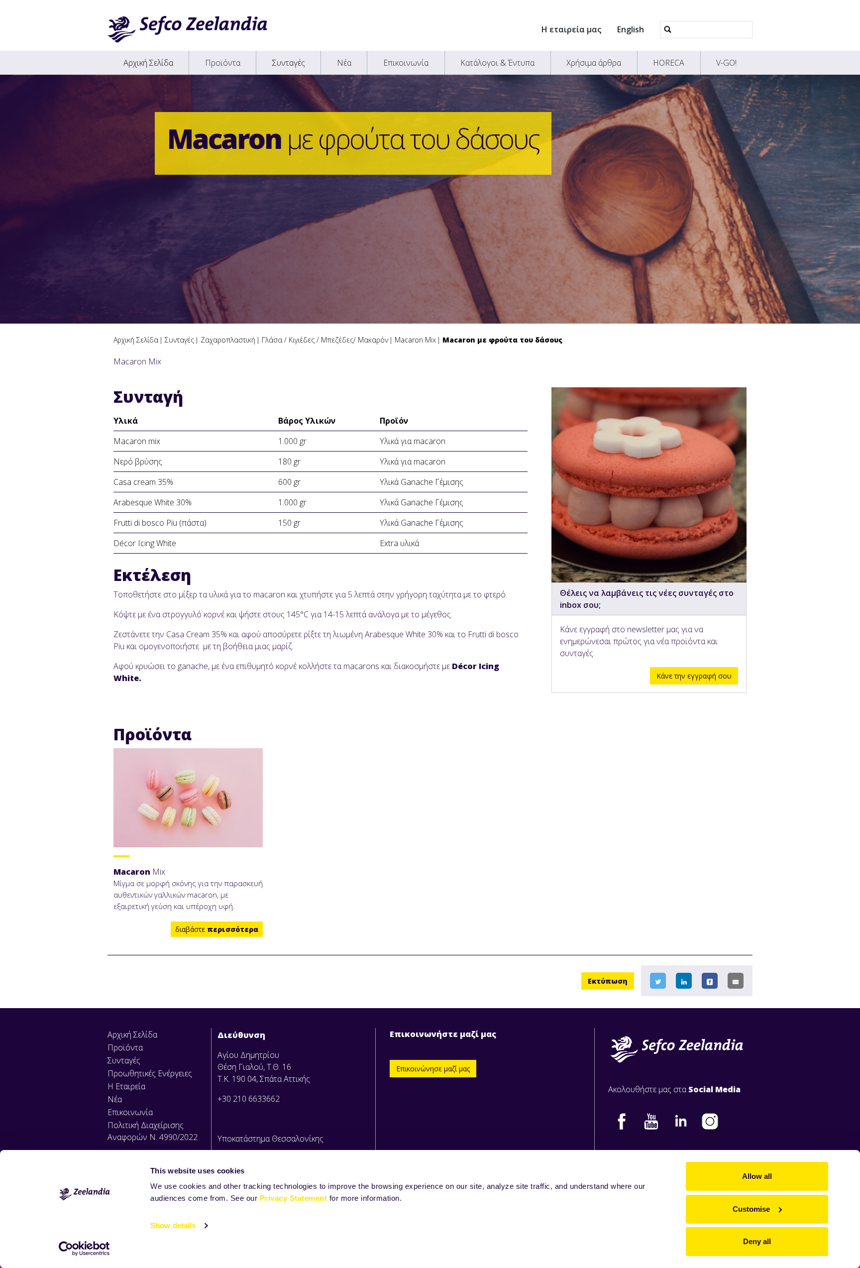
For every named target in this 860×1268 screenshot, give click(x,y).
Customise (751, 1209)
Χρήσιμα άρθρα (593, 62)
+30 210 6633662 (248, 1098)
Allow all (757, 1176)
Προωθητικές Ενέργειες (150, 1073)
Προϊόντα (222, 62)
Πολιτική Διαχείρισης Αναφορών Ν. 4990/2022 (153, 1131)
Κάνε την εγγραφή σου (694, 676)
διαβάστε (216, 929)
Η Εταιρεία (126, 1086)
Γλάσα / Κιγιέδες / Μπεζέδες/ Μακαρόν (325, 340)
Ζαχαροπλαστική (228, 340)
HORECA (668, 62)
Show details (173, 1225)
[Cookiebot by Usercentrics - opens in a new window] (84, 1248)
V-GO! (726, 62)
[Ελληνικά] (187, 29)
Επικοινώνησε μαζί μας (433, 1068)
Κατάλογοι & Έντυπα (497, 62)
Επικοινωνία (406, 62)
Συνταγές (288, 62)
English (630, 29)
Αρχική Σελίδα (148, 62)
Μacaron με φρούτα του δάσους (502, 340)
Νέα (344, 62)
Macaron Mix (415, 340)
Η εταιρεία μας (571, 29)
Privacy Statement (293, 1198)
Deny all (757, 1241)
